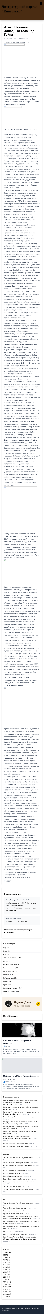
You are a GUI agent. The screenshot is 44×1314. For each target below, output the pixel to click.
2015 (5, 1279)
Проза (5, 985)
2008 (5, 1296)
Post (4, 954)
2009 (5, 1294)
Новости (6, 974)
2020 (5, 1267)
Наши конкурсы (8, 971)
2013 (5, 1284)
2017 (5, 1274)
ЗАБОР (5, 961)
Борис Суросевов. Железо (12, 1176)
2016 (5, 1277)
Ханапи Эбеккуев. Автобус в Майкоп (16, 1162)
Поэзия (5, 981)
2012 (5, 1287)
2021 (5, 1265)
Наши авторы (8, 968)
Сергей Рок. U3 (8, 1231)
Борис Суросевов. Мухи (12, 1173)
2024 (5, 1257)
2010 (5, 1292)
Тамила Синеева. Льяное (12, 1187)
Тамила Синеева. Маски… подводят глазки (18, 1158)
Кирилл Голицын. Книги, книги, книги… (17, 1146)
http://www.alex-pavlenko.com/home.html (17, 877)
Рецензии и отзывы (10, 988)
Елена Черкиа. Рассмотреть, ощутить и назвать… (20, 1117)
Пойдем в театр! (9, 978)
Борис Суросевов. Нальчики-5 (14, 1170)
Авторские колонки (10, 958)
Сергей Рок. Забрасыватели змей (15, 1234)
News (5, 951)
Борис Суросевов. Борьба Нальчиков (16, 1179)
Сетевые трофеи (9, 991)
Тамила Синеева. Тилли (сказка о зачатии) (18, 1203)
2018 (5, 1272)
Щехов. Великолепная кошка (13, 1214)
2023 (5, 1260)
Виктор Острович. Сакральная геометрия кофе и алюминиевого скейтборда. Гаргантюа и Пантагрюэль (20, 1102)
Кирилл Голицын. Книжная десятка (15, 1143)
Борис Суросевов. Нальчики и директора (18, 1165)
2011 (4, 1289)
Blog (4, 948)
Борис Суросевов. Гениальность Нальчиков (18, 1182)
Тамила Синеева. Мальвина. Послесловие (18, 1189)
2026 (5, 1252)
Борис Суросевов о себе (12, 1211)
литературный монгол (11, 964)
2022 (5, 1262)
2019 (5, 1269)
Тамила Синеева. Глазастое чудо (15, 1208)
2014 (5, 1282)
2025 (5, 1255)
